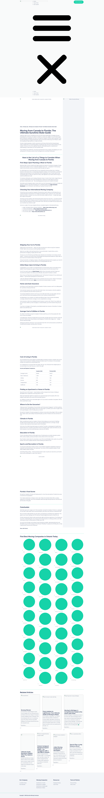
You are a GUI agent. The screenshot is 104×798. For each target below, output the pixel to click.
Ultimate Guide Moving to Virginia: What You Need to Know (27, 754)
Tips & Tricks (36, 93)
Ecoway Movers (26, 710)
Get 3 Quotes (36, 4)
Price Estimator (22, 784)
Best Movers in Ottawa (40, 787)
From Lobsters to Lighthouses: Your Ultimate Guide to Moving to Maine (51, 713)
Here (35, 280)
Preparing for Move (57, 782)
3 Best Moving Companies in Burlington (58, 748)
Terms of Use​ (72, 784)
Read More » (23, 725)
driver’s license (36, 271)
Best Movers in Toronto (40, 782)
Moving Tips (25, 126)
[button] (52, 49)
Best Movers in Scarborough (41, 786)
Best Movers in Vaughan (41, 784)
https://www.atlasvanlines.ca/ (38, 211)
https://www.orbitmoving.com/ (50, 207)
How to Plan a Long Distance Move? (76, 745)
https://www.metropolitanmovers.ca (43, 210)
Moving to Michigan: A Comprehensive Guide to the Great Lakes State (73, 712)
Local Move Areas (23, 782)
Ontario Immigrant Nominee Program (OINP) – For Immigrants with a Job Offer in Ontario (43, 749)
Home (35, 91)
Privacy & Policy (73, 782)
